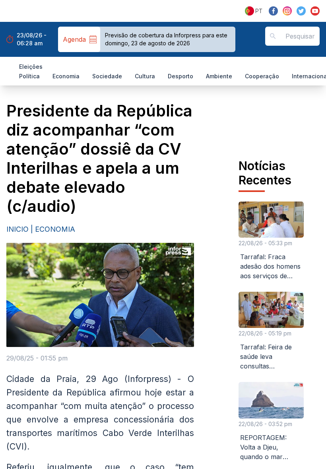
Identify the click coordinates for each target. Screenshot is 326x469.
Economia (66, 76)
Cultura (145, 76)
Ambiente (219, 76)
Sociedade (107, 76)
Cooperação (262, 76)
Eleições (31, 66)
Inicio (17, 229)
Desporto (180, 76)
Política (29, 76)
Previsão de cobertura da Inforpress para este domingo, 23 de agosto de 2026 (166, 39)
